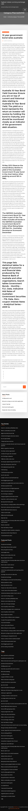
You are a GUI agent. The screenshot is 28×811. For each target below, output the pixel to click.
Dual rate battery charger (7, 527)
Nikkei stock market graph (7, 515)
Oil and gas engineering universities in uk (10, 461)
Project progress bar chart (7, 711)
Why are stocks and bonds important (9, 766)
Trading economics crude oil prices (9, 695)
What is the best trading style (7, 491)
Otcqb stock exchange (6, 544)
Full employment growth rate (7, 467)
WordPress (16, 807)
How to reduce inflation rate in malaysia (10, 617)
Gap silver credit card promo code (9, 499)
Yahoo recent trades (5, 512)
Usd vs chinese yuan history (7, 738)
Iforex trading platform (6, 733)
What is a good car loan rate (7, 448)
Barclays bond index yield (7, 501)
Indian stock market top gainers (8, 791)
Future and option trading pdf (8, 687)
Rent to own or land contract (7, 564)
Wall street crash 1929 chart (7, 743)
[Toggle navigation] (25, 9)
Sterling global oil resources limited (9, 769)
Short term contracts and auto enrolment (10, 507)
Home (5, 17)
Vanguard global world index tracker (9, 496)
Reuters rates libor (5, 525)
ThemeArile (12, 808)
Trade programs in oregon (7, 567)
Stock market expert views (7, 758)
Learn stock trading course (7, 595)
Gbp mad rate (4, 518)
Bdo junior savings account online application (12, 401)
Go (24, 386)
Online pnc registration (6, 693)
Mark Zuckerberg (8, 40)
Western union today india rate (8, 555)
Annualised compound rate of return (9, 741)
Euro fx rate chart (5, 475)
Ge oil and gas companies (7, 456)
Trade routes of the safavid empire (9, 590)
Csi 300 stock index (5, 674)
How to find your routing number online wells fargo (13, 504)
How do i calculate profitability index (9, 428)
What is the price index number (8, 628)
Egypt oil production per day (7, 433)
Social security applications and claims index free (12, 483)
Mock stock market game (8, 407)
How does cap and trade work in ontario (10, 669)
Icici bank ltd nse (5, 785)
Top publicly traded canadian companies (10, 530)
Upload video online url (6, 756)
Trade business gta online (7, 472)
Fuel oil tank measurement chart (8, 641)
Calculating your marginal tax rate (9, 636)
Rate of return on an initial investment (9, 753)
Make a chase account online (7, 717)
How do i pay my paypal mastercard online (11, 764)
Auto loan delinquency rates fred (8, 464)
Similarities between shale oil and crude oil (11, 593)
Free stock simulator (5, 622)
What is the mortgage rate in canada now (10, 609)
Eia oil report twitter (5, 438)
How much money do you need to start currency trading (14, 725)
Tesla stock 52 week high (6, 788)
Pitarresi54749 (6, 32)
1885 (2, 799)
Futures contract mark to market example (10, 638)
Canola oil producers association (8, 682)
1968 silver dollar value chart (7, 459)
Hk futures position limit (6, 485)
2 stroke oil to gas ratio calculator (8, 453)
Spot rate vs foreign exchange (8, 604)
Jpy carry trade (4, 685)
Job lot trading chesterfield (7, 646)
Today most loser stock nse (7, 441)
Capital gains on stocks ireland (8, 796)
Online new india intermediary (8, 714)
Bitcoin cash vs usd (5, 750)
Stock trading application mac (8, 772)
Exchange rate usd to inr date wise (9, 574)
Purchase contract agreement (8, 451)
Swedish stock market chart (7, 658)
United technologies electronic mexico (10, 436)
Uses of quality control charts (7, 606)
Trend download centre (6, 535)
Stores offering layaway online (8, 709)
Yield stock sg (4, 469)
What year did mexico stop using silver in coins (11, 690)
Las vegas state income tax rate (8, 698)
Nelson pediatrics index (6, 582)
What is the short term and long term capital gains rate (13, 660)
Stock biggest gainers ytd (7, 480)
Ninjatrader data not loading (9, 410)
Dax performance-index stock (8, 777)
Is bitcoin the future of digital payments (10, 488)
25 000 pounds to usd (7, 398)
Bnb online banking (5, 671)
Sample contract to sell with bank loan (9, 477)
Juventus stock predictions (7, 663)
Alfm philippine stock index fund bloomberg (11, 579)
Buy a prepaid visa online (6, 557)
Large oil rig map (6, 404)
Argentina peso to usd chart (7, 793)
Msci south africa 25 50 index (7, 655)
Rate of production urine (6, 585)
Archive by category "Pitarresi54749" (16, 17)
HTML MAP (17, 808)
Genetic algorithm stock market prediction (11, 730)
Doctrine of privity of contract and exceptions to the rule (14, 703)
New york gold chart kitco (7, 549)
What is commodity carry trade (8, 430)
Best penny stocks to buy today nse (9, 533)
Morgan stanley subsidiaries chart (9, 727)
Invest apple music (5, 552)
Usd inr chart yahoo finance (7, 625)
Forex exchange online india (7, 719)
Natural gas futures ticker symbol (8, 547)
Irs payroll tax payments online (8, 620)
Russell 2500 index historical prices (9, 509)
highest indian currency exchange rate (13, 3)
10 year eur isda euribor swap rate (9, 587)
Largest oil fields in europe (7, 677)
